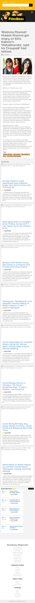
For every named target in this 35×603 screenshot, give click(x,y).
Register (29, 8)
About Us (17, 590)
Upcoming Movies (17, 549)
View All (31, 488)
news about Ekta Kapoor (14, 156)
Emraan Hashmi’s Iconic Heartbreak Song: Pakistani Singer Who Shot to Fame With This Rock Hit (16, 184)
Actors (17, 567)
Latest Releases (17, 547)
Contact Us (17, 593)
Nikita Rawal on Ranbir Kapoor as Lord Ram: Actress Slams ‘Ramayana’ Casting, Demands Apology (16, 467)
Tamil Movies (17, 555)
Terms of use (17, 595)
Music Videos (17, 584)
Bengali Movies (17, 558)
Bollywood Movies (17, 554)
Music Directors (17, 575)
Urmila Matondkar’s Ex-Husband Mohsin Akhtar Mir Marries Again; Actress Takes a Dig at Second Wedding (17, 345)
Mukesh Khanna (7, 154)
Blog (17, 591)
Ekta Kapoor (16, 154)
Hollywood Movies (17, 552)
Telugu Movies (17, 562)
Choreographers (17, 574)
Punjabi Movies (17, 557)
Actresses (17, 569)
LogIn (23, 8)
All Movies (17, 550)
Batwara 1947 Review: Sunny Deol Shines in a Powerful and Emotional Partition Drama (16, 264)
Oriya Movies (17, 560)
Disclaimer (17, 596)
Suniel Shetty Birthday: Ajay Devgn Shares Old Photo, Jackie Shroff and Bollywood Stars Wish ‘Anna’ (17, 427)
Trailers (17, 581)
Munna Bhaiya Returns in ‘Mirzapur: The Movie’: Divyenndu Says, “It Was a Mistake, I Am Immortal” (14, 386)
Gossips (17, 582)
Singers (17, 572)
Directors (17, 570)
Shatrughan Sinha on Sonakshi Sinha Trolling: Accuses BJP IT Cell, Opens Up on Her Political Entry (16, 225)
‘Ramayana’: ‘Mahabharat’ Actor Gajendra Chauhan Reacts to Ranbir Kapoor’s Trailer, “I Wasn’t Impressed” (17, 304)
